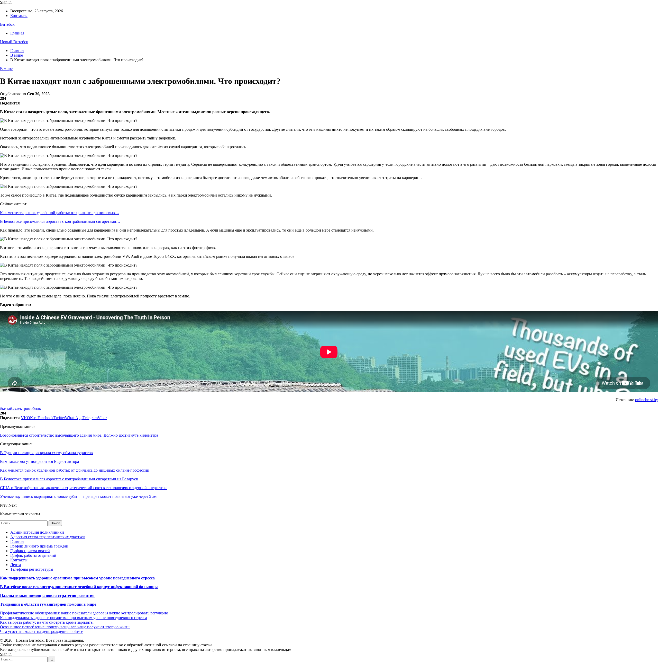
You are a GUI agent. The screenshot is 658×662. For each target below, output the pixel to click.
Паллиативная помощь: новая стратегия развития (47, 595)
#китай (6, 408)
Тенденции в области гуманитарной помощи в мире (48, 604)
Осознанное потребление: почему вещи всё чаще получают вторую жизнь (65, 627)
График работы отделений (33, 555)
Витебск (7, 24)
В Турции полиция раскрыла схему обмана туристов (46, 453)
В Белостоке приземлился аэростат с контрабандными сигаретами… (60, 221)
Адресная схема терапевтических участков (47, 537)
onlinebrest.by (646, 400)
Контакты (19, 15)
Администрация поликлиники (37, 532)
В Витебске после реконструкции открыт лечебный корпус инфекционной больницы (79, 587)
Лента (15, 564)
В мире (6, 68)
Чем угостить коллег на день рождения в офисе (41, 631)
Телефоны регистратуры (31, 569)
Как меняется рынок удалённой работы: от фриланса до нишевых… (59, 212)
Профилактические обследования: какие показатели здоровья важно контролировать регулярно (84, 613)
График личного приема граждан (39, 546)
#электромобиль (26, 408)
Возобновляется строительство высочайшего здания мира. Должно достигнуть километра (79, 435)
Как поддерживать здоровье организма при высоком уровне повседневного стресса (77, 578)
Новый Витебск (14, 42)
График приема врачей (30, 551)
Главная (17, 33)
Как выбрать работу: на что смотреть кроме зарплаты (47, 622)
